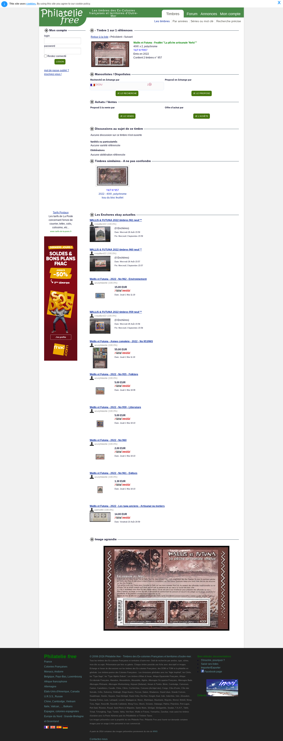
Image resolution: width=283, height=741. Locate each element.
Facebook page (213, 671)
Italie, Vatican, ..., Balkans (58, 706)
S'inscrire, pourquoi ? (213, 660)
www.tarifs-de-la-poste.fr (60, 231)
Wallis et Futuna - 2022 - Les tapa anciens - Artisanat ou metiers (127, 506)
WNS (155, 731)
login (47, 35)
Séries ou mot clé (202, 21)
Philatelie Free (63, 17)
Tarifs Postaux (61, 212)
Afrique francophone (55, 681)
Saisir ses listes (209, 663)
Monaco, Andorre (53, 671)
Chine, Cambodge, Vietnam (59, 701)
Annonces (209, 14)
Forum (192, 14)
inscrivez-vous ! (53, 74)
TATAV (99, 84)
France (48, 661)
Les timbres (162, 21)
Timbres (172, 14)
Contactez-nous (99, 739)
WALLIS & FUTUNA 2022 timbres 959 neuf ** (116, 312)
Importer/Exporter (210, 667)
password (49, 46)
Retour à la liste (99, 36)
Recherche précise (228, 21)
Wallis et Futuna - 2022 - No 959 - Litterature (115, 407)
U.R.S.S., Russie (53, 696)
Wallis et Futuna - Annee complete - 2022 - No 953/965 (121, 341)
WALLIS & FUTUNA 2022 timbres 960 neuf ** (116, 249)
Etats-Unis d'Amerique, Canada (62, 691)
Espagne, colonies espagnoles (61, 711)
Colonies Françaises (55, 666)
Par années (180, 21)
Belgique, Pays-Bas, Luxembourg (63, 676)
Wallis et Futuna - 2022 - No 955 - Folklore (114, 374)
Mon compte (230, 14)
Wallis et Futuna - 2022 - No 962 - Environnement (118, 279)
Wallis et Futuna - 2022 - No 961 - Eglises (113, 473)
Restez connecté (56, 56)
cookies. (31, 3)
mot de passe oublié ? (56, 70)
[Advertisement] (60, 144)
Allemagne (50, 686)
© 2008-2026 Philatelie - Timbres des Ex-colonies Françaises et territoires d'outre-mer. (140, 656)
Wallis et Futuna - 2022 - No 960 (108, 440)
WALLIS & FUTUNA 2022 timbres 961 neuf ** (116, 220)
